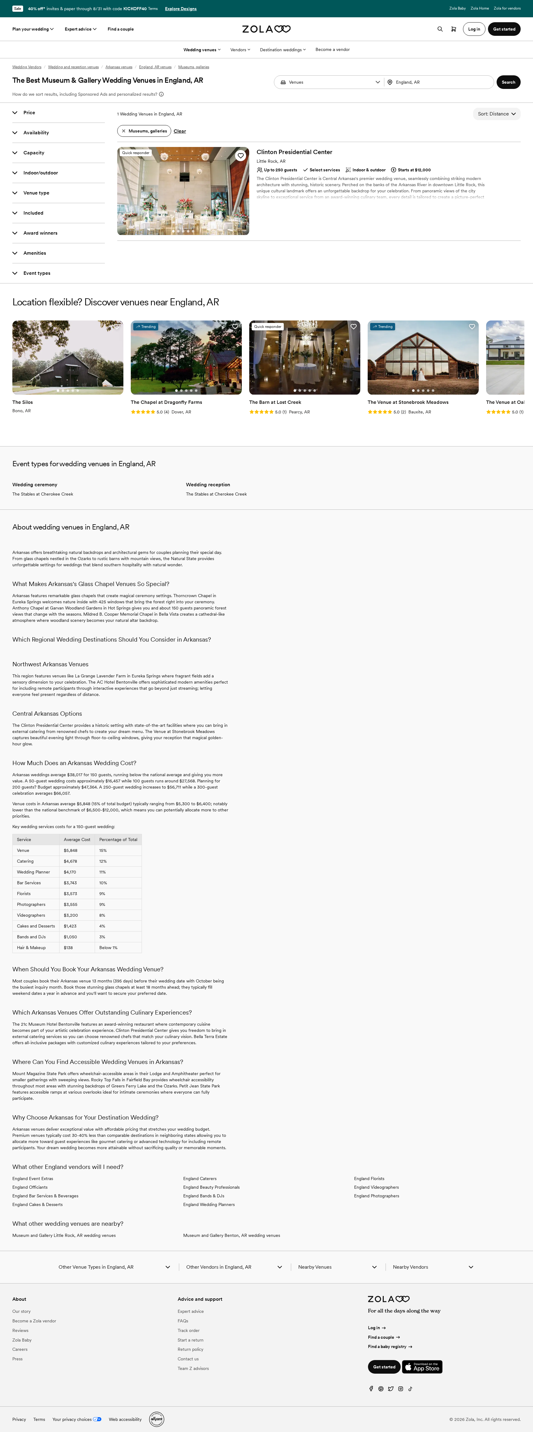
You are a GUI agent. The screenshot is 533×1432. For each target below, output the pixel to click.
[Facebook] (371, 1390)
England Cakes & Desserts (37, 1204)
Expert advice (78, 29)
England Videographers (376, 1187)
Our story (21, 1311)
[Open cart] (454, 29)
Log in (374, 1327)
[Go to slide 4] (188, 231)
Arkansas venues (118, 67)
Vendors (238, 49)
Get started (384, 1366)
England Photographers (376, 1195)
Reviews (20, 1330)
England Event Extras (32, 1178)
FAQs (183, 1320)
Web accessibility (125, 1419)
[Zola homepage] (266, 29)
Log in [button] (474, 29)
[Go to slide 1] (173, 231)
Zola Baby (457, 8)
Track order (189, 1330)
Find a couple (121, 29)
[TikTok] (410, 1390)
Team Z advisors (193, 1368)
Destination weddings (281, 49)
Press (17, 1358)
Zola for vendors (507, 8)
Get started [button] (504, 29)
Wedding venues (200, 49)
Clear (180, 131)
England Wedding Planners (209, 1204)
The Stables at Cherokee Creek (42, 494)
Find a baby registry (387, 1346)
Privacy (19, 1419)
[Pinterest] (381, 1390)
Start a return (191, 1340)
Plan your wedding (30, 29)
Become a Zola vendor (34, 1320)
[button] (378, 82)
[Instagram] (401, 1390)
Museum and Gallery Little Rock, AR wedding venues (64, 1235)
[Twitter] (391, 1390)
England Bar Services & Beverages (45, 1195)
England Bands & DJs (203, 1195)
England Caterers (200, 1178)
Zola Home (480, 8)
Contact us (188, 1358)
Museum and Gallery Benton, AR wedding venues (231, 1235)
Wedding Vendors (26, 67)
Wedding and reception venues (73, 67)
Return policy (190, 1349)
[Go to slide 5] (193, 231)
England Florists (369, 1178)
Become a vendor (333, 49)
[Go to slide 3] (183, 231)
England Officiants (30, 1187)
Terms (153, 8)
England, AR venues (155, 67)
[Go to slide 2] (178, 231)
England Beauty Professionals (211, 1187)
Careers (19, 1349)
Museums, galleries (193, 67)
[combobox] (440, 82)
